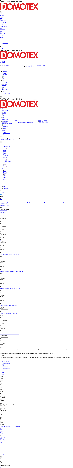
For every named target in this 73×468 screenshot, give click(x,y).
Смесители (19, 202)
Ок (0, 467)
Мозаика (28, 202)
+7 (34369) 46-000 (2, 61)
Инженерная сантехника (24, 202)
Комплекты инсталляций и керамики (39, 202)
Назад (6, 148)
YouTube (3, 191)
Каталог (4, 145)
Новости (1, 433)
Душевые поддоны (58, 202)
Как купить (4, 171)
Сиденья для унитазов (52, 202)
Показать (2, 422)
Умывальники (7, 149)
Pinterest (3, 48)
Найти (1, 457)
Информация (2, 434)
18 (2, 347)
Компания (4, 175)
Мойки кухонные (46, 202)
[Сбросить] (0, 421)
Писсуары (62, 202)
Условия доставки (2, 440)
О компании (1, 432)
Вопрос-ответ (2, 441)
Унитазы (17, 202)
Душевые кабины (9, 202)
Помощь (1, 438)
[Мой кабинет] (0, 140)
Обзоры (1, 442)
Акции (1, 429)
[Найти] (1, 12)
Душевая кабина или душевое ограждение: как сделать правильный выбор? (10, 426)
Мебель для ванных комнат (3, 202)
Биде (55, 202)
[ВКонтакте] (0, 194)
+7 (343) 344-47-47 (2, 62)
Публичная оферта (2, 437)
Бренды (1, 430)
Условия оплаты (2, 439)
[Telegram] (1, 194)
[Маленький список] (0, 213)
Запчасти (6, 160)
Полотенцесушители (32, 202)
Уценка (67, 202)
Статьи (1, 423)
